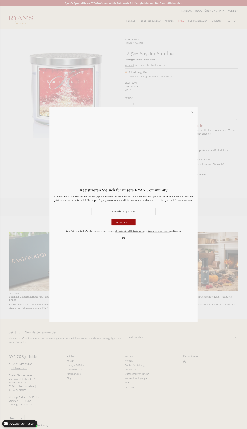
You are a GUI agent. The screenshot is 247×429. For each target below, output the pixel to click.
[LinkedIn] (123, 238)
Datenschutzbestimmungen (159, 231)
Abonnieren (123, 222)
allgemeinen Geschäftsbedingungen (129, 231)
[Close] (192, 112)
